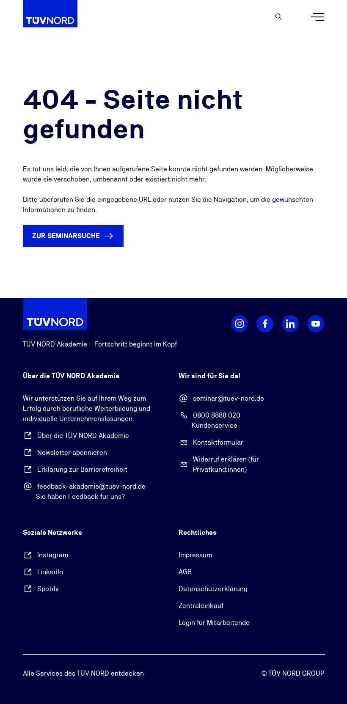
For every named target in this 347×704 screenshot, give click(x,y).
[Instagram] (239, 323)
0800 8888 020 (216, 415)
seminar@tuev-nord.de (228, 398)
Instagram (52, 555)
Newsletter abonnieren (72, 452)
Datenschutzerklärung (213, 589)
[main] (173, 166)
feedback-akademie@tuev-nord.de (91, 486)
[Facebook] (264, 323)
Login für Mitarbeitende (214, 623)
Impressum (195, 555)
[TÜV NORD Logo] (55, 313)
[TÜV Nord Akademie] (55, 17)
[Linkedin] (290, 323)
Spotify (48, 589)
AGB (185, 572)
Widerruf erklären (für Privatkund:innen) (226, 464)
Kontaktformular (218, 442)
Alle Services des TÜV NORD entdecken (83, 673)
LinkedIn (50, 572)
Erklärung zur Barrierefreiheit (82, 469)
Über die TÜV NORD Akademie (83, 436)
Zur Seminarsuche (66, 236)
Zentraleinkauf (201, 606)
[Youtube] (315, 323)
